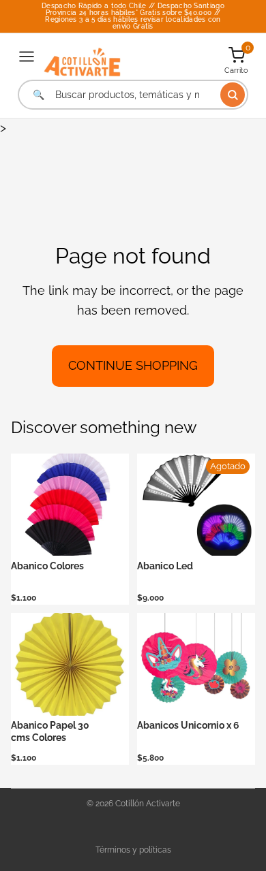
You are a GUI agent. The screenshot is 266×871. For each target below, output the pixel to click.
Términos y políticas (133, 850)
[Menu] (26, 56)
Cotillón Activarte (147, 803)
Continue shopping (133, 365)
